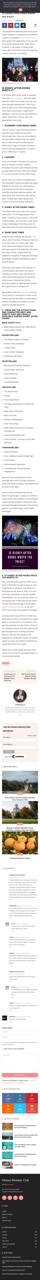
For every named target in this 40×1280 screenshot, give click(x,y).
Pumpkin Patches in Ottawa (20, 858)
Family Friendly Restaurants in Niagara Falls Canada (17, 1274)
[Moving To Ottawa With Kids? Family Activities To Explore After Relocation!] (20, 812)
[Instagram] (10, 1198)
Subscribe (32, 1104)
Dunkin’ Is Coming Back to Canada (25, 1165)
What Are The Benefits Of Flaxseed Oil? (13, 1270)
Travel (20, 793)
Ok (20, 10)
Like (8, 1094)
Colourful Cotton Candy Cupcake (11, 1257)
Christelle (19, 20)
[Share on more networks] (23, 25)
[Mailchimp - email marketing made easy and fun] (14, 758)
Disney (5, 663)
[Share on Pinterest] (10, 25)
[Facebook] (4, 1198)
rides (34, 237)
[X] (20, 714)
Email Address (8, 744)
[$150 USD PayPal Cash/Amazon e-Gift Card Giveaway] (7, 1126)
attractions (24, 292)
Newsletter (10, 1184)
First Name (6, 737)
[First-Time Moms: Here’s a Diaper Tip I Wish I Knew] (7, 1146)
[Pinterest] (15, 1198)
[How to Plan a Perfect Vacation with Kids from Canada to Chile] (20, 782)
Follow (20, 1094)
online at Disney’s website (12, 607)
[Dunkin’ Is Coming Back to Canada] (7, 1165)
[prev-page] (18, 862)
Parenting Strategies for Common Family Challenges (17, 1266)
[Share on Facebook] (4, 25)
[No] (37, 6)
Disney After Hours (28, 38)
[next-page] (21, 862)
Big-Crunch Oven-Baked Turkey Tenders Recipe (29, 676)
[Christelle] (20, 696)
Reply (11, 899)
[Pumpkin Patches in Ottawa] (20, 842)
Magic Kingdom (16, 98)
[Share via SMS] (16, 25)
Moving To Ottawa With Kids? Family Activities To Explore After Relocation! (20, 829)
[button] (20, 70)
